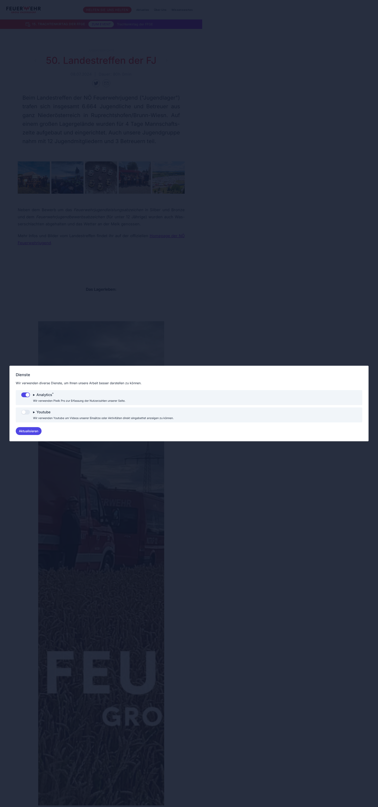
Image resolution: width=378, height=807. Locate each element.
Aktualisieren (28, 431)
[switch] (25, 394)
